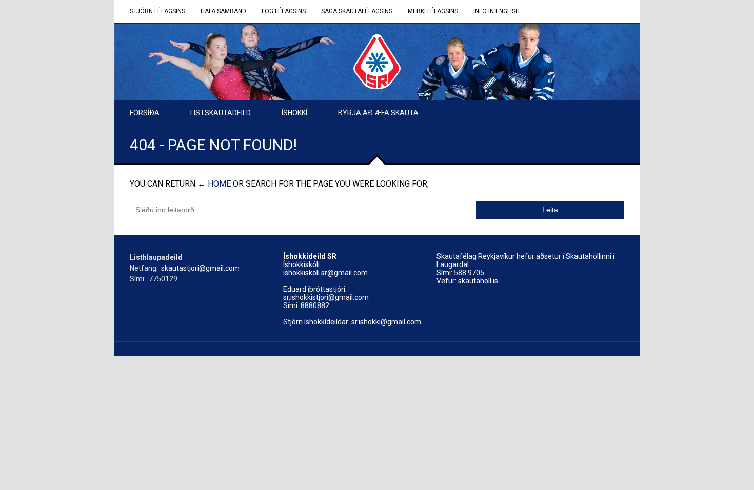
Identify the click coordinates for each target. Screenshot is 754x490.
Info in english (496, 11)
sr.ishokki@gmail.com (386, 322)
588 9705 (469, 273)
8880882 (315, 305)
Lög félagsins (284, 11)
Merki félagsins (433, 11)
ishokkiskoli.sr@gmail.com (325, 273)
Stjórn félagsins (157, 11)
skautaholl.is (478, 281)
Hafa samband (223, 11)
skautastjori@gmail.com (200, 268)
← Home (214, 184)
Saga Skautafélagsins (356, 11)
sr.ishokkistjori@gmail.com (326, 297)
